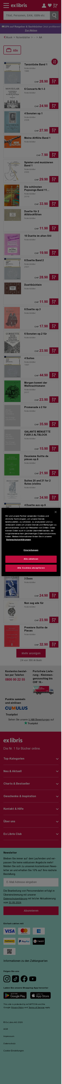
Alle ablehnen (31, 559)
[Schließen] (55, 512)
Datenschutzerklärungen (18, 540)
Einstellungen (31, 550)
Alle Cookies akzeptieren (31, 568)
